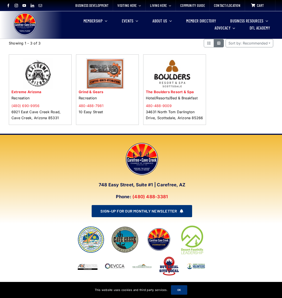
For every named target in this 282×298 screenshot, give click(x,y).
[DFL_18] (192, 225)
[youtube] (24, 5)
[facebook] (8, 5)
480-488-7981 (91, 106)
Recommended (248, 43)
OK (179, 290)
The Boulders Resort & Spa (170, 92)
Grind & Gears (91, 92)
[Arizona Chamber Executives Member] (87, 257)
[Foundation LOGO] (159, 228)
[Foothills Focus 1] (142, 265)
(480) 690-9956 (25, 106)
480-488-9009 (159, 106)
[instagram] (16, 5)
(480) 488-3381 (150, 196)
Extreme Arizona (26, 92)
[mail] (40, 5)
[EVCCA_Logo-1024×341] (115, 257)
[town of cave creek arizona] (125, 228)
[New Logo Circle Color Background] (25, 13)
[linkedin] (32, 5)
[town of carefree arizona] (91, 228)
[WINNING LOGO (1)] (196, 263)
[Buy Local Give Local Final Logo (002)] (169, 257)
